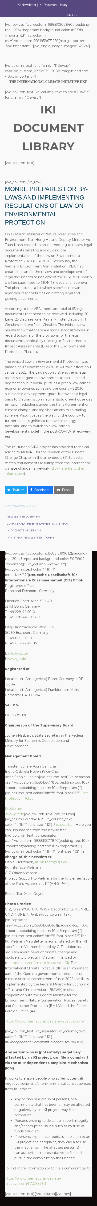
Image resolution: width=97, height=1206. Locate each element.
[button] (16, 490)
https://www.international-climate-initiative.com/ (44, 1021)
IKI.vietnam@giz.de (51, 862)
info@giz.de (18, 653)
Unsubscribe (62, 824)
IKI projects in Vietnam (24, 530)
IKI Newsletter (26, 5)
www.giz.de (16, 659)
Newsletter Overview (23, 516)
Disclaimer (13, 808)
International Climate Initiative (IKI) (40, 963)
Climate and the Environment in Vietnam (37, 523)
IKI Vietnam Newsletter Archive (30, 537)
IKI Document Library (54, 5)
